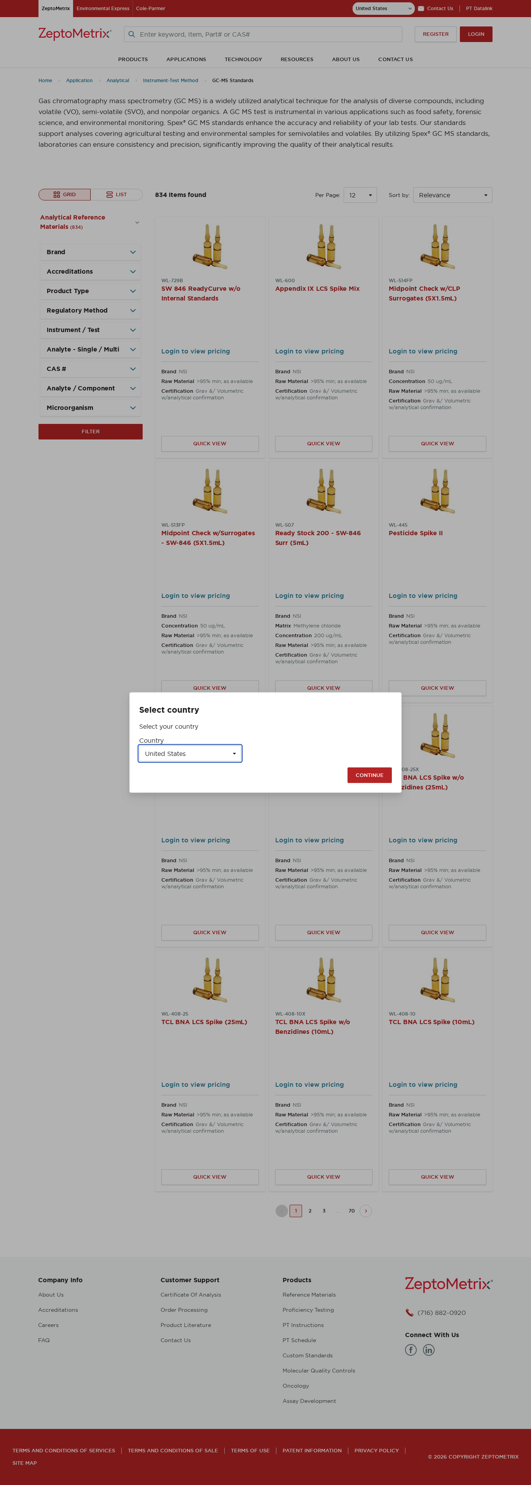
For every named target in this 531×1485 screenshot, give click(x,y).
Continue (370, 775)
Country (151, 740)
